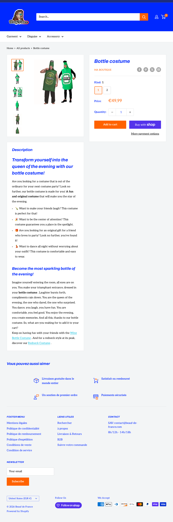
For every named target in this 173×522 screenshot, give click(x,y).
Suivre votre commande (72, 445)
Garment (12, 36)
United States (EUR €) (20, 498)
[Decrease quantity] (112, 112)
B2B (60, 439)
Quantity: (100, 112)
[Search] (144, 17)
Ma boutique (102, 69)
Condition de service (19, 450)
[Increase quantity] (130, 112)
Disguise (32, 36)
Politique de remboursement (24, 434)
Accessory (53, 36)
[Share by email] (158, 69)
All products (23, 48)
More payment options (145, 133)
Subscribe (18, 481)
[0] (163, 17)
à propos (62, 428)
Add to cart (110, 124)
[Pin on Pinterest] (145, 69)
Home (10, 48)
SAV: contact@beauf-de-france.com (122, 424)
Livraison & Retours (69, 434)
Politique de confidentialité (23, 428)
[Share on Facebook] (139, 69)
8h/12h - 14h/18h (119, 432)
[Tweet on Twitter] (152, 69)
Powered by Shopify (18, 511)
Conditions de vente (19, 445)
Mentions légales (17, 423)
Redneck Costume (39, 343)
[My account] (156, 17)
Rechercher (64, 423)
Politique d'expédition (20, 439)
